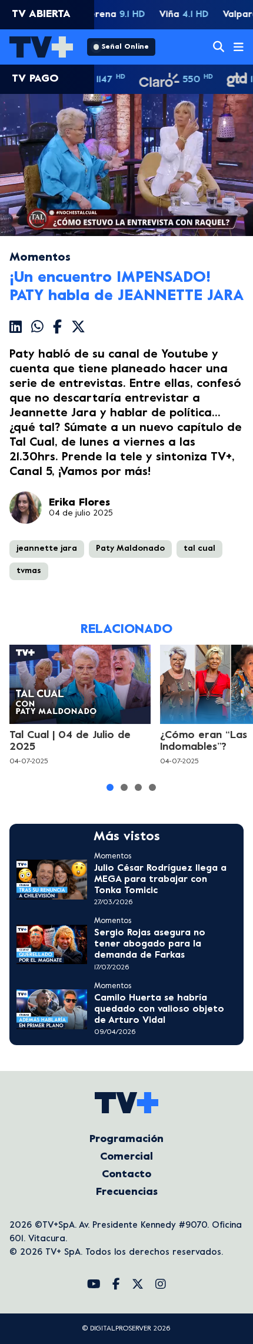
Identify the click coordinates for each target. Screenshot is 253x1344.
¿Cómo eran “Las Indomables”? (203, 741)
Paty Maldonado (130, 549)
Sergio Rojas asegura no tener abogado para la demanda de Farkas (149, 944)
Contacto (126, 1175)
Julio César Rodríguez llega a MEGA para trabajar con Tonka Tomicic (160, 879)
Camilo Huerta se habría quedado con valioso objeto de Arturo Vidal (159, 1009)
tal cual (199, 549)
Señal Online (125, 46)
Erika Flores (79, 503)
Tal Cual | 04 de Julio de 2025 (70, 741)
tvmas (28, 571)
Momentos (40, 258)
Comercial (126, 1157)
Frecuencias (127, 1192)
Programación (126, 1139)
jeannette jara (46, 549)
